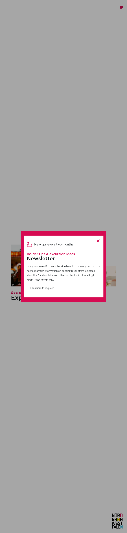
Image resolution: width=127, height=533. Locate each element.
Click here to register (42, 288)
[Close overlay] (98, 241)
